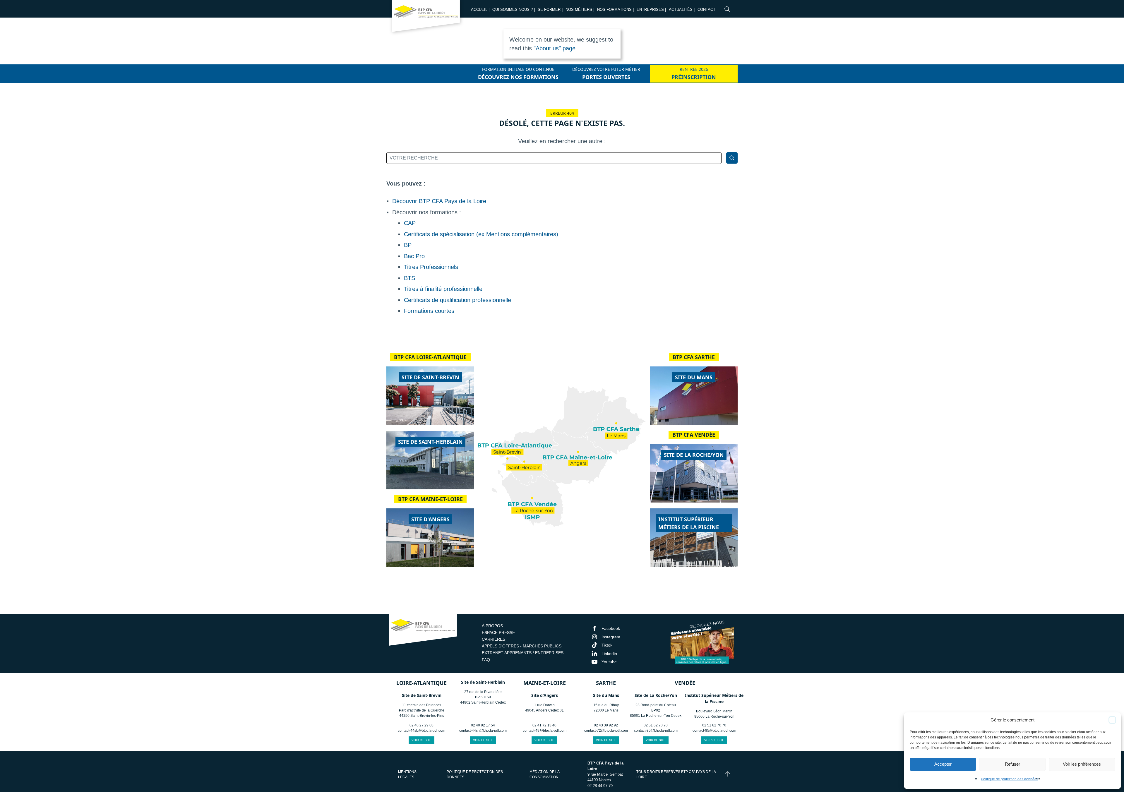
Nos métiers (579, 9)
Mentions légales (407, 774)
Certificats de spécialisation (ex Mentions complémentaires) (481, 234)
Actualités (681, 9)
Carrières (493, 639)
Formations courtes (429, 311)
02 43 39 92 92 (606, 725)
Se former (549, 9)
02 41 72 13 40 (544, 725)
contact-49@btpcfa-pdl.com (544, 730)
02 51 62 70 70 (656, 725)
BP (408, 245)
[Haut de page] (728, 774)
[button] (1112, 720)
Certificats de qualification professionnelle (457, 300)
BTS (409, 278)
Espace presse (498, 632)
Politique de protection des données (1009, 779)
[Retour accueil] (425, 17)
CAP (410, 223)
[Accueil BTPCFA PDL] (423, 630)
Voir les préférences (1082, 764)
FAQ (486, 659)
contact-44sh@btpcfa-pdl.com (483, 730)
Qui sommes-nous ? (512, 9)
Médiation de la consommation (544, 774)
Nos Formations (614, 9)
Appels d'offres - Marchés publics (521, 646)
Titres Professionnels (431, 267)
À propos (492, 625)
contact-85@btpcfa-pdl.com (656, 730)
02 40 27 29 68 (421, 725)
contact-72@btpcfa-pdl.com (606, 730)
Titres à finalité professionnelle (443, 289)
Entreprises (650, 9)
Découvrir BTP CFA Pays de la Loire (439, 201)
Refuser (1012, 764)
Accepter (943, 764)
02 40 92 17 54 (483, 725)
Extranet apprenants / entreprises (522, 652)
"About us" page (554, 48)
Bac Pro (414, 256)
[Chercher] (732, 158)
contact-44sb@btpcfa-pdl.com (421, 730)
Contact (706, 9)
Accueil (479, 9)
